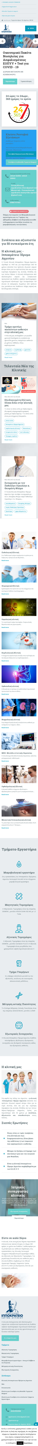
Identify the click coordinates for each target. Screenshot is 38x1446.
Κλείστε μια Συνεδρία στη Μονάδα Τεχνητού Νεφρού (17, 1388)
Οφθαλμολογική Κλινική (12, 782)
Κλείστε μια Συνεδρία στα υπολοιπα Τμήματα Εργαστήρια (18, 1393)
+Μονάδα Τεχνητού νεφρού (10, 11)
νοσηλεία (9, 345)
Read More (28, 1443)
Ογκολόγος (9, 506)
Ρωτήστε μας (10, 70)
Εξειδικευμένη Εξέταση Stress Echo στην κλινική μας (18, 398)
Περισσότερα (19, 1214)
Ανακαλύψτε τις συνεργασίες (16, 77)
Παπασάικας (27, 423)
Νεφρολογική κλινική (11, 715)
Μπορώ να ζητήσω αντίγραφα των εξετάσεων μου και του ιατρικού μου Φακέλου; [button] (21, 1149)
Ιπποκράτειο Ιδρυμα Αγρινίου (15, 420)
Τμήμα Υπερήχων (8, 1352)
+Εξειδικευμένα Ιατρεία (8, 15)
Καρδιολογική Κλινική (11, 648)
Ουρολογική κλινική (10, 615)
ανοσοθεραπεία (10, 499)
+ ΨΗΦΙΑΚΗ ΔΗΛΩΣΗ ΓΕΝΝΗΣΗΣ (11, 2)
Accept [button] (20, 1443)
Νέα (6, 319)
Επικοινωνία (6, 1383)
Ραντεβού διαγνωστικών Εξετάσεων (21, 149)
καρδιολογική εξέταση (13, 423)
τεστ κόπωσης (24, 427)
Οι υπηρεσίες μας (10, 1333)
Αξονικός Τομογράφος (9, 1345)
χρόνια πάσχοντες (11, 349)
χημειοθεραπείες (20, 506)
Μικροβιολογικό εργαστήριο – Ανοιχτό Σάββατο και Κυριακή (18, 1357)
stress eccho (9, 416)
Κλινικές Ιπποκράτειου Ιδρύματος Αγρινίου (17, 1376)
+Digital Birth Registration (9, 6)
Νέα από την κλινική (14, 392)
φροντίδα (27, 345)
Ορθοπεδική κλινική (10, 681)
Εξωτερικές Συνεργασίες (19, 1207)
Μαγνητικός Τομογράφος (10, 1349)
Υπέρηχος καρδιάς (11, 431)
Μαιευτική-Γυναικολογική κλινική (16, 815)
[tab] (19, 1134)
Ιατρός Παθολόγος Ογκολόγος (15, 503)
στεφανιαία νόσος (11, 427)
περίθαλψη (17, 345)
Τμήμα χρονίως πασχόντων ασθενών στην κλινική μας (16, 325)
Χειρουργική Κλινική (10, 581)
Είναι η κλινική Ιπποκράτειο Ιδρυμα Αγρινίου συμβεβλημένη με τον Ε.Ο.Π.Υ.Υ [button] (21, 1161)
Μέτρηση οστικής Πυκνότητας (12, 1362)
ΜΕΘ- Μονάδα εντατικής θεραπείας (17, 748)
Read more (8, 353)
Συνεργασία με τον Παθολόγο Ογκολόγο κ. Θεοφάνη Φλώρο (17, 481)
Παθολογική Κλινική (10, 548)
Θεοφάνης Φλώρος (24, 499)
